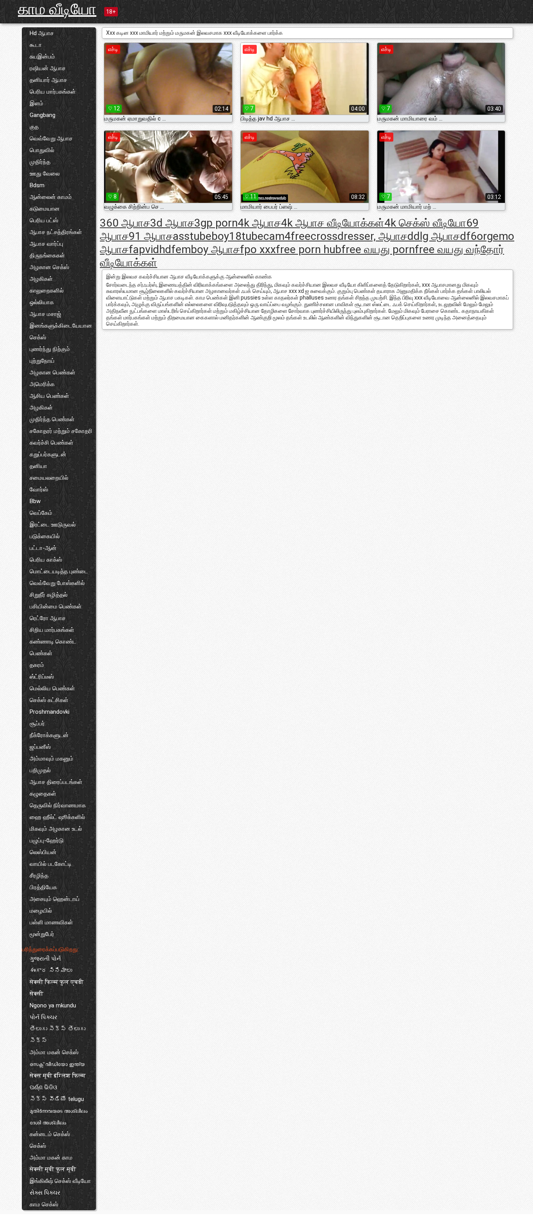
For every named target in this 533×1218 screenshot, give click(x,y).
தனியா (38, 466)
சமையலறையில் (49, 477)
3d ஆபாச (172, 222)
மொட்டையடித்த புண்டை (59, 571)
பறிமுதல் (40, 770)
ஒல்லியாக (42, 302)
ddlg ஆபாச (433, 236)
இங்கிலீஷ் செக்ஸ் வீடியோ (60, 1180)
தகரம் (37, 664)
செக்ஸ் (38, 1145)
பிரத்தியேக (43, 887)
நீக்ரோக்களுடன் (49, 735)
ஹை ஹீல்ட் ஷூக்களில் (57, 817)
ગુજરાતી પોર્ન (45, 958)
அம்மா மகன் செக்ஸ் (54, 1052)
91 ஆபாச (151, 236)
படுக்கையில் (45, 536)
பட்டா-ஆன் (43, 547)
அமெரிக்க (42, 384)
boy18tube (237, 236)
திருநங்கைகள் (47, 255)
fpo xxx (258, 249)
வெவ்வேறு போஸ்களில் (57, 583)
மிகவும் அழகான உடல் (56, 828)
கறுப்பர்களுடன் (48, 454)
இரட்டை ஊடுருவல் (53, 524)
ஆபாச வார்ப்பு (46, 243)
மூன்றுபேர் (42, 934)
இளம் (36, 103)
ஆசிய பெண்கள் (49, 395)
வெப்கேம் (41, 512)
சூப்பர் (37, 723)
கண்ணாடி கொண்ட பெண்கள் (53, 647)
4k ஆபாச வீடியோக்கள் (332, 222)
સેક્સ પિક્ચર (45, 1192)
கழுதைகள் (43, 793)
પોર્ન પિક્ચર (43, 1017)
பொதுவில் (42, 150)
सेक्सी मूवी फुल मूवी (53, 1169)
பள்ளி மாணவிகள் (51, 922)
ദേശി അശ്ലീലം (48, 1122)
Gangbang (42, 115)
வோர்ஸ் (39, 489)
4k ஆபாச (259, 222)
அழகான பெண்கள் (52, 372)
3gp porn (216, 222)
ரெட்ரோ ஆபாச (48, 618)
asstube (192, 236)
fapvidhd (150, 249)
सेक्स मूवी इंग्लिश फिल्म (57, 1075)
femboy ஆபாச (205, 249)
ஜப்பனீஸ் (40, 746)
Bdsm (37, 185)
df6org (476, 236)
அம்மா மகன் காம (51, 1157)
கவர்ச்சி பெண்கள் (51, 442)
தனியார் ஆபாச (48, 79)
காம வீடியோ (57, 9)
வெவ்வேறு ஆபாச (51, 138)
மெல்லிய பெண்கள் (52, 688)
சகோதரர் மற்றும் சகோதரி (61, 430)
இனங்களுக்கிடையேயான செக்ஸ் (61, 331)
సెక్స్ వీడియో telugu (57, 1099)
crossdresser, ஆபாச (359, 236)
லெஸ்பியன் (43, 852)
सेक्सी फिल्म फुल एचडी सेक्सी (57, 988)
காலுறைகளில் (47, 290)
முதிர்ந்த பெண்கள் (52, 419)
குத (34, 126)
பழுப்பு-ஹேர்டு (47, 840)
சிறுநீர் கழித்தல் (49, 594)
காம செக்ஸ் (44, 1204)
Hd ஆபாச (42, 33)
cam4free (287, 236)
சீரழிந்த (39, 875)
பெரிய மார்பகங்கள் (53, 91)
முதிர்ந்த (40, 161)
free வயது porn (378, 249)
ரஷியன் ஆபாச (48, 68)
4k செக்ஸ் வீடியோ (425, 222)
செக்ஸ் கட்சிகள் (49, 700)
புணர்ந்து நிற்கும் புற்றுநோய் (50, 355)
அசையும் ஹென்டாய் (55, 898)
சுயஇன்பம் (42, 56)
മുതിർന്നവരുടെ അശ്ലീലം (58, 1110)
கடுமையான (45, 208)
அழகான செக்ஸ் (49, 267)
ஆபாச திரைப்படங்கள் (56, 781)
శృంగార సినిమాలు (51, 970)
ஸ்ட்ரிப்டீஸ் (42, 676)
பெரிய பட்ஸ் (44, 220)
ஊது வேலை (45, 173)
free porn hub (308, 249)
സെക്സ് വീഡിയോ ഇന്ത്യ (57, 1063)
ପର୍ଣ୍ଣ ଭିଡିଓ (43, 1087)
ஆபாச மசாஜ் (45, 313)
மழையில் (41, 910)
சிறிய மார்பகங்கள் (52, 629)
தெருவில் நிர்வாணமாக (58, 805)
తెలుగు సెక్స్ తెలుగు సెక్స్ (57, 1034)
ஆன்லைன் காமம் (51, 196)
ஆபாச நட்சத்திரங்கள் (56, 232)
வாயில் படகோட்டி (50, 863)
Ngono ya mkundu (53, 1005)
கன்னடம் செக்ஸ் (50, 1134)
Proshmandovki (49, 711)
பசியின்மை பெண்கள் (56, 606)
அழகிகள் (41, 278)
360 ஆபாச (125, 222)
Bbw (35, 501)
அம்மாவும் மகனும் (51, 758)
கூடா (36, 44)
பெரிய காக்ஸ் (46, 559)
